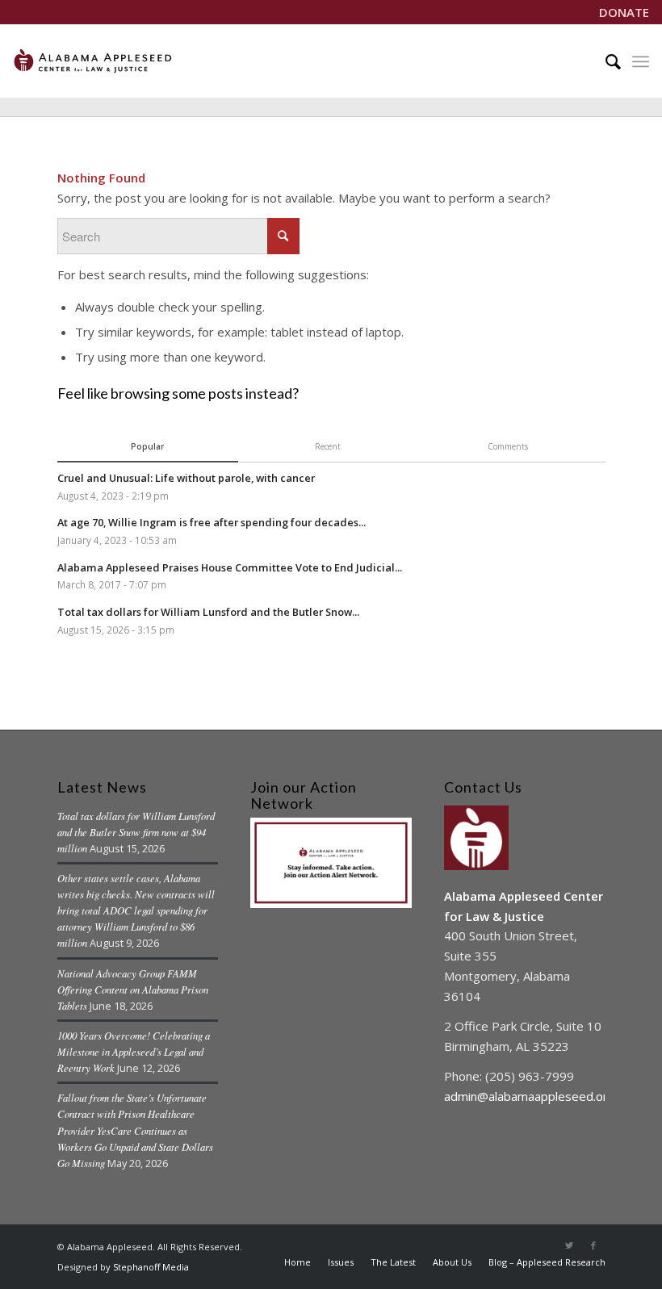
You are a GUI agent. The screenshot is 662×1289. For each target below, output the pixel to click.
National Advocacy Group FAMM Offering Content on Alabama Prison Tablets (132, 989)
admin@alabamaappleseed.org (529, 1096)
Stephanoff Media (151, 1267)
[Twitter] (569, 1245)
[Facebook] (593, 1245)
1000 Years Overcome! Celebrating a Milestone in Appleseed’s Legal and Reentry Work (133, 1051)
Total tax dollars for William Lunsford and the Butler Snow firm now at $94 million (136, 832)
